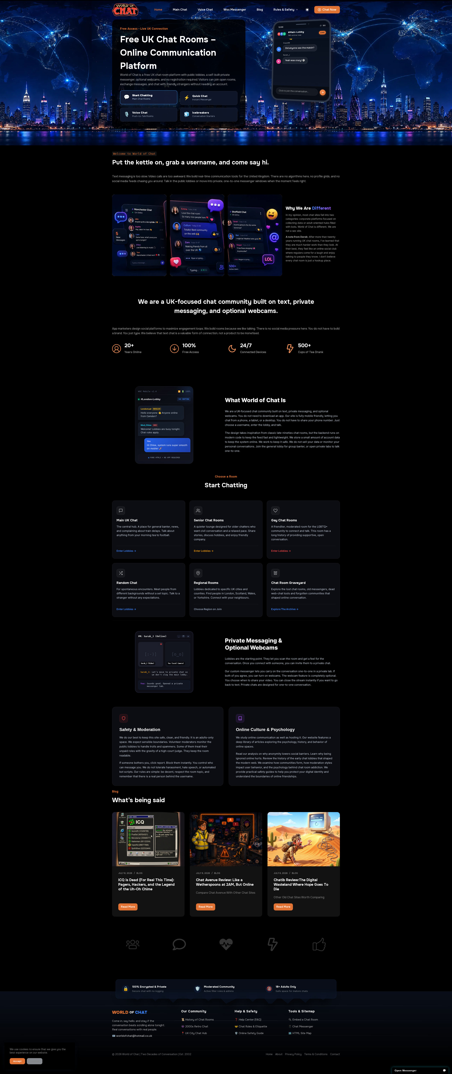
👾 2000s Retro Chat (194, 1026)
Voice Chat (205, 9)
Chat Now (329, 9)
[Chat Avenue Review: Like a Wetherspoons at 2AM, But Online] (226, 839)
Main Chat (180, 9)
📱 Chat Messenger (300, 1026)
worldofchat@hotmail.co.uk (134, 1036)
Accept (17, 1061)
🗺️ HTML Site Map (299, 1033)
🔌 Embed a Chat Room (303, 1019)
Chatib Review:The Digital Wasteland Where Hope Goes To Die (301, 884)
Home (158, 9)
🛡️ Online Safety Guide (249, 1033)
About (278, 1054)
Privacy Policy (293, 1054)
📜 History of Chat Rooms (197, 1019)
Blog (260, 9)
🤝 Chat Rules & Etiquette (251, 1026)
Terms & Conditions (316, 1054)
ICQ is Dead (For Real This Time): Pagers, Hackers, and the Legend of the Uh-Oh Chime (146, 884)
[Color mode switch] (307, 9)
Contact (335, 1054)
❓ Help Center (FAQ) (248, 1019)
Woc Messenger (235, 9)
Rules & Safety (283, 9)
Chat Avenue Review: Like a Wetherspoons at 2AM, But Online (225, 882)
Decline (34, 1061)
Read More (129, 907)
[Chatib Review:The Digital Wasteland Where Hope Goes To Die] (303, 839)
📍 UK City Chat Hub (194, 1033)
